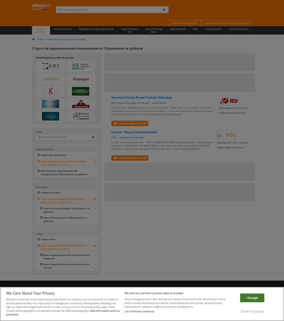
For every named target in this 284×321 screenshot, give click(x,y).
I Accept (252, 298)
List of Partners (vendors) (139, 311)
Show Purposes (252, 311)
